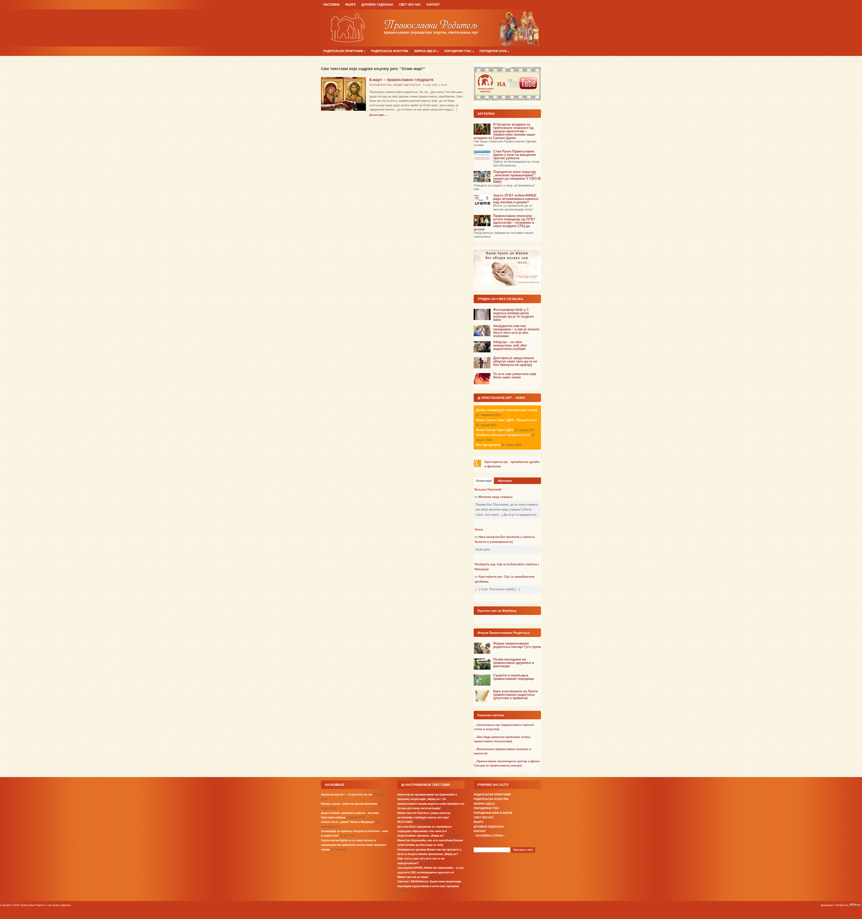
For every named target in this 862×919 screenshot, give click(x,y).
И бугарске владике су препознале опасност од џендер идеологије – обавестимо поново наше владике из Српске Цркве (504, 131)
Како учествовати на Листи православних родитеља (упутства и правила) (515, 694)
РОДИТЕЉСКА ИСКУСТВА (389, 51)
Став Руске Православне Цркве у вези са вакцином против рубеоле (514, 154)
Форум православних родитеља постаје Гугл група (517, 645)
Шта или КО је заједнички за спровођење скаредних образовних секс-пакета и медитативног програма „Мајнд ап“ (424, 831)
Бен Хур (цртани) (488, 444)
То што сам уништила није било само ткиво (514, 375)
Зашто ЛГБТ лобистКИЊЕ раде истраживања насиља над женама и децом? (515, 198)
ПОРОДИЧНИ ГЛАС (459, 51)
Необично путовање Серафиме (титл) (503, 435)
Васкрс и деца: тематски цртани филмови (349, 803)
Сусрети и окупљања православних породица (513, 676)
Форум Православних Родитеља (503, 632)
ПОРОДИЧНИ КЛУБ (494, 51)
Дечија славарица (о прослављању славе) (506, 410)
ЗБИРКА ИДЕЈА (426, 51)
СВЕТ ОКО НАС (410, 4)
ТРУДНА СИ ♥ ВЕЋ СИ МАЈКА (500, 299)
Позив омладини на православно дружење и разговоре (513, 662)
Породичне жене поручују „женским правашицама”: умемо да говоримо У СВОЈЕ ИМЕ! (517, 177)
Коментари (484, 480)
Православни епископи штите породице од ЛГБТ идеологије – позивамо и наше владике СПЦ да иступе (504, 222)
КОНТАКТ (433, 4)
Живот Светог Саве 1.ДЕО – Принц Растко (506, 420)
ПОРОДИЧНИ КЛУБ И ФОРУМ (493, 813)
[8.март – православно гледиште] (343, 93)
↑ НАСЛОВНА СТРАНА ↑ (490, 835)
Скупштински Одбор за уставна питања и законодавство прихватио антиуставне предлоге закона (353, 845)
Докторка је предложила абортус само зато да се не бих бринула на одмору (515, 361)
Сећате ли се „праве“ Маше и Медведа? (348, 822)
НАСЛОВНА (331, 4)
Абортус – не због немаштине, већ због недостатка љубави (510, 345)
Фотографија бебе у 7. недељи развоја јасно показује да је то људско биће (513, 315)
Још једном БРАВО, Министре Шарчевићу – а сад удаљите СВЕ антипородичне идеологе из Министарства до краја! (430, 872)
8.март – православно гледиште (401, 79)
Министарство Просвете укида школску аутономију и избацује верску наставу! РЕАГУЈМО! (424, 817)
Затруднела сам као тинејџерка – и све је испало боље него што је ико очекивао (516, 331)
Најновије (505, 480)
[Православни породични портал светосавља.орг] (431, 27)
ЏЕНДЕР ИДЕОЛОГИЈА (406, 85)
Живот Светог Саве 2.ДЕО (494, 430)
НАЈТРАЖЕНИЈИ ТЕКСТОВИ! (427, 784)
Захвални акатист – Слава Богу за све (346, 794)
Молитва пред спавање (495, 497)
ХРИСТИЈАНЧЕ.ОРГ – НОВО (503, 398)
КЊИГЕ (350, 4)
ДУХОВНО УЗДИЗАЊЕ (377, 4)
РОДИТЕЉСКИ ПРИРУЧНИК (344, 51)
